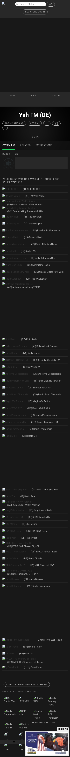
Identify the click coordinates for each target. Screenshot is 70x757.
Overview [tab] (8, 145)
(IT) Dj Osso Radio (33, 667)
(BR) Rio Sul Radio (32, 646)
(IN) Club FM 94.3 (31, 189)
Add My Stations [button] (14, 123)
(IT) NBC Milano (29, 524)
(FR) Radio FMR (28, 251)
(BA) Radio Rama (31, 353)
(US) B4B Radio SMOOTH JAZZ (23, 574)
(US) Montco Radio (33, 237)
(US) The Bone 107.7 (36, 531)
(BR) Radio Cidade (32, 558)
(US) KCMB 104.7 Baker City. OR (23, 546)
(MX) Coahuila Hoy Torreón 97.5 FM (25, 211)
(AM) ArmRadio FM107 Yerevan (23, 505)
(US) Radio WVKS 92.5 (38, 408)
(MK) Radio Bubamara (38, 586)
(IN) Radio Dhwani (33, 216)
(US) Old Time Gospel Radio (47, 374)
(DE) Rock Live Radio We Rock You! (24, 204)
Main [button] (12, 95)
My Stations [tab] (44, 145)
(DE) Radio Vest (29, 538)
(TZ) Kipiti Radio (29, 339)
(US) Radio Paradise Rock (44, 415)
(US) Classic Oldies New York (48, 272)
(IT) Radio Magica (33, 223)
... (47, 123)
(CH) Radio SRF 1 (30, 436)
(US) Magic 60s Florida (39, 401)
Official (34, 123)
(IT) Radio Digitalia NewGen (47, 380)
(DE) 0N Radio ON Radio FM (46, 360)
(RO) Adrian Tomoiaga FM (44, 422)
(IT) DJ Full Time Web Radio (48, 639)
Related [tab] (25, 145)
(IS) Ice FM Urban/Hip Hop (45, 489)
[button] (35, 12)
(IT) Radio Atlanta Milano (44, 244)
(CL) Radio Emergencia (40, 429)
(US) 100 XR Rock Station (44, 551)
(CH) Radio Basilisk (33, 579)
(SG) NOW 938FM (31, 367)
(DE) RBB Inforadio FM (39, 517)
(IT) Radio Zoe (27, 496)
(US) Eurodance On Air (39, 387)
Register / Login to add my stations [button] (26, 684)
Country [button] (56, 95)
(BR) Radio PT (26, 653)
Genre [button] (34, 95)
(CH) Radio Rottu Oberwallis (47, 394)
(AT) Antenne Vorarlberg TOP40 (23, 287)
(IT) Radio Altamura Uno (43, 258)
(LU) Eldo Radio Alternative (46, 230)
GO (50, 4)
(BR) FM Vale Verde (35, 196)
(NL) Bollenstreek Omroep (45, 346)
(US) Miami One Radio (38, 265)
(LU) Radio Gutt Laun (36, 278)
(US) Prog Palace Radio (40, 510)
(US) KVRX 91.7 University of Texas (25, 662)
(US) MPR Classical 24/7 (42, 565)
